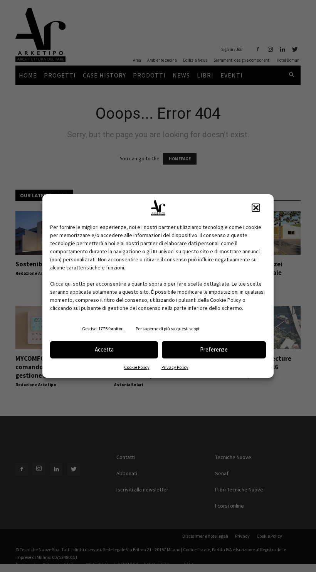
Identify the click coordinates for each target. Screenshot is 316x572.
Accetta (104, 349)
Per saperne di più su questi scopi (167, 328)
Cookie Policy (137, 367)
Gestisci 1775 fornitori (103, 328)
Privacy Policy (174, 367)
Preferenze (214, 349)
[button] (256, 208)
